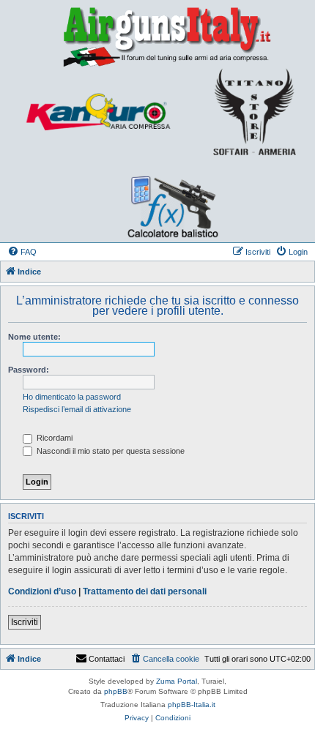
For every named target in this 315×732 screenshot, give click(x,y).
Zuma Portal (176, 681)
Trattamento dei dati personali (145, 591)
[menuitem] (22, 252)
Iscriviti (24, 622)
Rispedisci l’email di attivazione (77, 409)
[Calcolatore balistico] (165, 196)
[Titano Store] (254, 112)
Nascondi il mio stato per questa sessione (109, 451)
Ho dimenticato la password (72, 396)
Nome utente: (34, 336)
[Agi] (157, 36)
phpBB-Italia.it (191, 705)
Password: (28, 369)
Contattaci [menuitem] (107, 658)
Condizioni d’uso (42, 591)
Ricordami (53, 437)
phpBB (115, 691)
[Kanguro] (97, 112)
